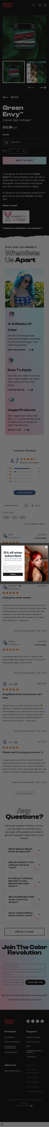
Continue (12, 574)
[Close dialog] (46, 547)
